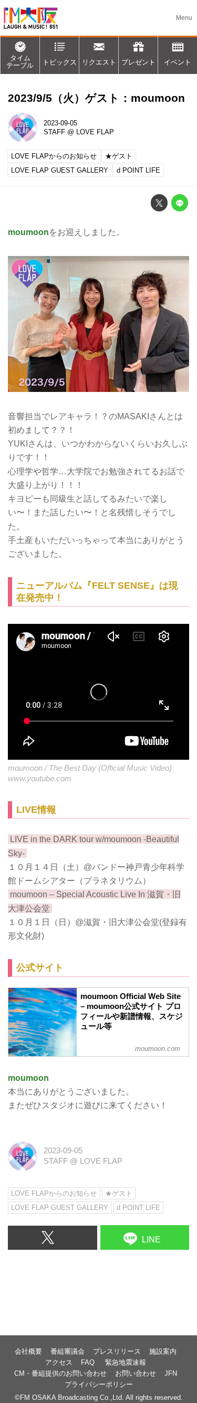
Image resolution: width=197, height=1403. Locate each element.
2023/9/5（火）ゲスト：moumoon (96, 98)
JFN (170, 1373)
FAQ (89, 1362)
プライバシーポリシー (99, 1384)
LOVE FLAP (95, 132)
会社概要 (28, 1351)
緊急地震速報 (125, 1362)
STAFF (54, 132)
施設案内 (163, 1351)
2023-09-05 (60, 123)
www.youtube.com (39, 778)
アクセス (58, 1362)
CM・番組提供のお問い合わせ (60, 1373)
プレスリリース (117, 1351)
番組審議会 (67, 1351)
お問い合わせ (135, 1373)
